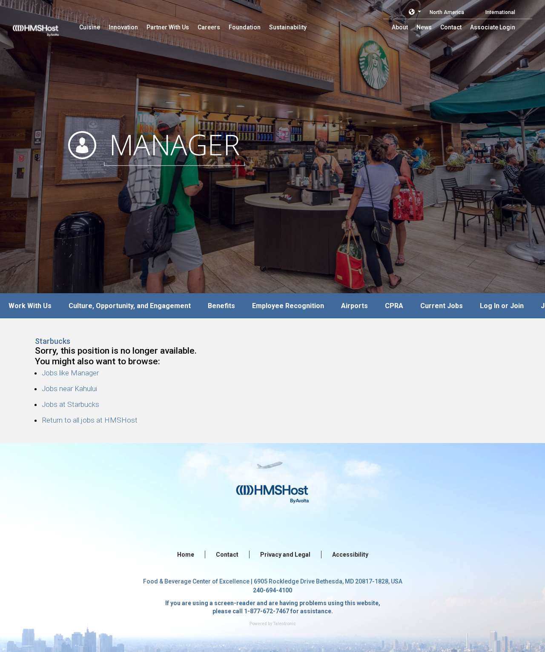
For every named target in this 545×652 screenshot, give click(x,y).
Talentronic (284, 623)
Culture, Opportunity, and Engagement (130, 306)
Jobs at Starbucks (70, 404)
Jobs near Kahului (69, 388)
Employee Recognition (288, 306)
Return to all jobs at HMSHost (90, 420)
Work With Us (30, 306)
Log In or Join (502, 306)
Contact (227, 554)
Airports (354, 306)
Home (185, 554)
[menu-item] (89, 27)
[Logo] (44, 26)
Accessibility (350, 554)
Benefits (221, 306)
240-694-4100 (272, 590)
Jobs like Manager (70, 373)
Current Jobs (441, 306)
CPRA (394, 306)
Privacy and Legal (285, 554)
